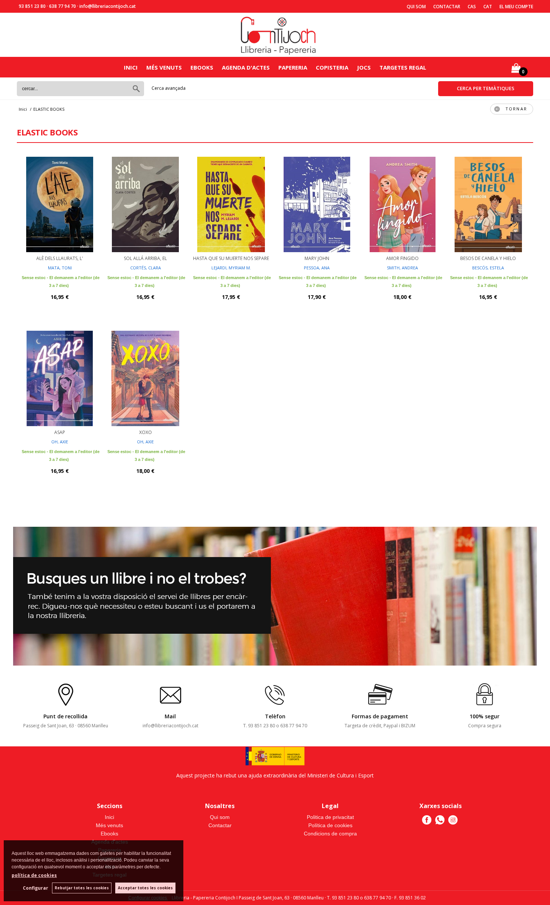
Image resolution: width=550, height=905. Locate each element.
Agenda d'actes (246, 67)
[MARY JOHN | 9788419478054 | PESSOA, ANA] (316, 203)
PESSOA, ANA (317, 267)
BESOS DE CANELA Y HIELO (488, 258)
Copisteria (332, 67)
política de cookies (34, 875)
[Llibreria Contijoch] (278, 35)
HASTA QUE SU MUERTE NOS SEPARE (231, 258)
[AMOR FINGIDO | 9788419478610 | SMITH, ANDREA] (402, 203)
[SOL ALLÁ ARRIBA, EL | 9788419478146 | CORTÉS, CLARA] (145, 203)
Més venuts (164, 67)
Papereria (292, 67)
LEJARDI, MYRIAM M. (231, 267)
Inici (131, 67)
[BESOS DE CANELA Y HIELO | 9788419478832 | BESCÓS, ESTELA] (488, 203)
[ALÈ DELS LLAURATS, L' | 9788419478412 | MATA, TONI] (59, 203)
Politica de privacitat (330, 817)
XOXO (145, 432)
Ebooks (201, 67)
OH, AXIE (59, 441)
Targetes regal (402, 67)
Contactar (446, 6)
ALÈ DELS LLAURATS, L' (59, 258)
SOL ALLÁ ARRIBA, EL (145, 258)
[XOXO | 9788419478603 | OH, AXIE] (145, 377)
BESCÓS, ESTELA (488, 267)
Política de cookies (330, 825)
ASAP (59, 432)
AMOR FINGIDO (402, 258)
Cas (472, 6)
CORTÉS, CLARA (145, 267)
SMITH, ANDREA (402, 267)
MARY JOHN (317, 258)
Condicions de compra (330, 834)
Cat (487, 6)
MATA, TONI (60, 267)
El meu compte (516, 6)
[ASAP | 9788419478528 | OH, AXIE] (59, 377)
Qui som (416, 6)
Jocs (364, 67)
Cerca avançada (169, 88)
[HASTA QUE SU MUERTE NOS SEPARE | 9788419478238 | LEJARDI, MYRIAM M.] (231, 203)
